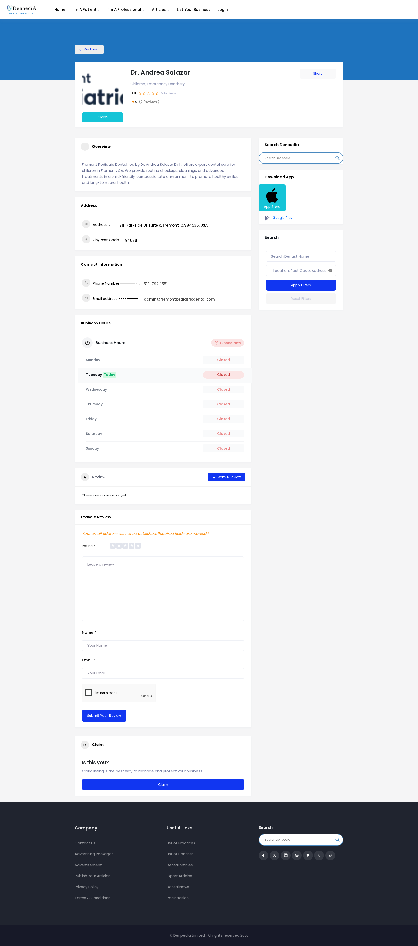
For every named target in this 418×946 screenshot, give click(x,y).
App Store (272, 206)
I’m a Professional (124, 9)
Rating (88, 546)
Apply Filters (301, 285)
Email (88, 660)
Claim (103, 117)
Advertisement (88, 864)
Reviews (169, 93)
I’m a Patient (85, 9)
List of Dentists (180, 853)
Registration (178, 897)
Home (59, 9)
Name (89, 632)
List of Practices (181, 843)
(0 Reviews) (149, 102)
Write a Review (229, 477)
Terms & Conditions (92, 897)
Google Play (282, 217)
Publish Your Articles (92, 875)
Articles (159, 9)
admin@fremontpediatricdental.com (179, 299)
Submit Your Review (104, 715)
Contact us (85, 843)
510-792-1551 (156, 284)
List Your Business (193, 9)
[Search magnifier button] (337, 158)
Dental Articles (180, 864)
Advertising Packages (94, 853)
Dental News (178, 886)
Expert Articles (179, 875)
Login (223, 9)
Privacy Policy (86, 886)
